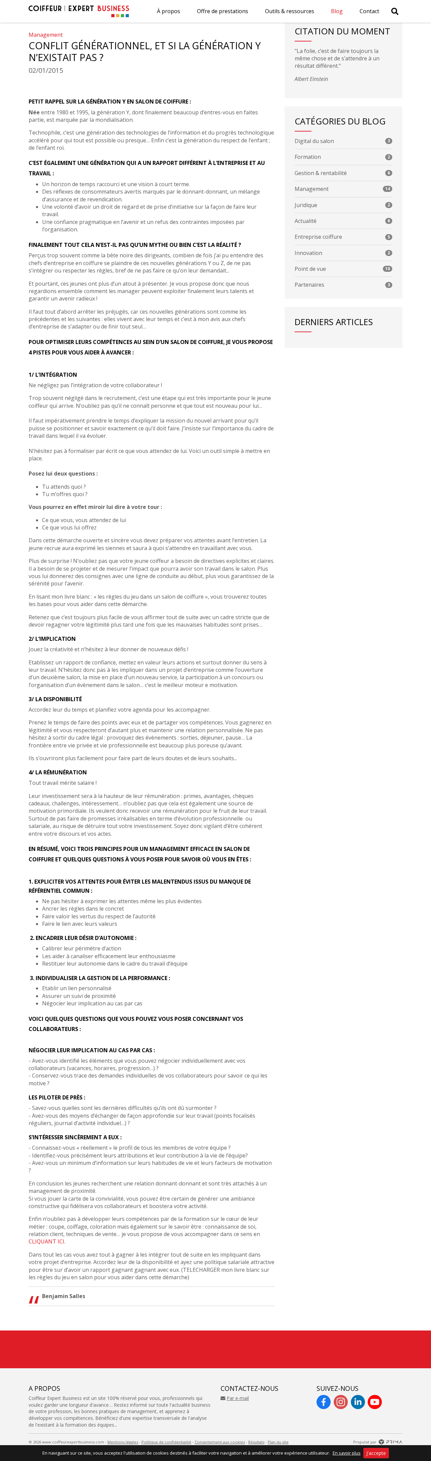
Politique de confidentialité (166, 1441)
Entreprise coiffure (342, 236)
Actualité (342, 221)
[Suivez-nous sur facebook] (324, 1402)
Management (46, 34)
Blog (337, 11)
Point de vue (342, 269)
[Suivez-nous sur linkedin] (358, 1402)
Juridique (342, 205)
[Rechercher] (394, 11)
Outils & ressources (289, 11)
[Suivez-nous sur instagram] (341, 1402)
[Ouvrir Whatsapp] (411, 1432)
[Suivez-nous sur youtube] (375, 1402)
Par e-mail (238, 1398)
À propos (168, 11)
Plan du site (278, 1441)
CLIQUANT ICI (46, 1241)
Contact (369, 11)
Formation (342, 157)
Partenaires (342, 284)
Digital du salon (342, 141)
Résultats (256, 1441)
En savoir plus (347, 1453)
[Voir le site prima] (390, 1441)
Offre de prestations (222, 11)
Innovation (342, 253)
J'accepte (376, 1453)
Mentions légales (122, 1441)
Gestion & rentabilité (342, 173)
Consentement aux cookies (220, 1441)
